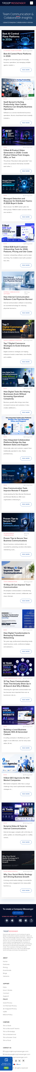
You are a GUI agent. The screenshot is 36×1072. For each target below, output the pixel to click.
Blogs (5, 973)
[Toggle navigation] (31, 3)
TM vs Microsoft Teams (11, 1029)
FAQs (5, 987)
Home (5, 961)
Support (6, 996)
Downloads (7, 970)
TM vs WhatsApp (9, 1031)
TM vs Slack (7, 1026)
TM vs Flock (7, 1040)
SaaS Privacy (7, 1003)
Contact (6, 993)
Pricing (5, 967)
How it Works (7, 990)
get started (18, 913)
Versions (6, 976)
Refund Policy (7, 1015)
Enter (6, 1068)
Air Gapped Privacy (10, 1009)
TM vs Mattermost (9, 1034)
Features (6, 964)
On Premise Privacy (10, 1006)
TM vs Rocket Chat (9, 1037)
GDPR (5, 1012)
